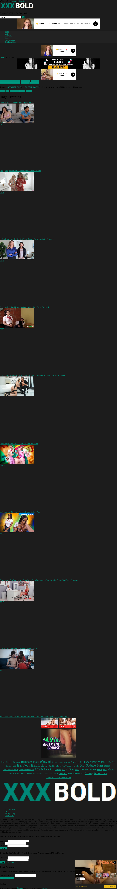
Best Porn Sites (10, 42)
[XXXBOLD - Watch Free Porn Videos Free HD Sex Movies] (17, 9)
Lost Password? (11, 862)
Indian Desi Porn (10, 769)
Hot (77, 766)
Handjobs (23, 765)
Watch (63, 773)
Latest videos (4, 102)
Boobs (56, 762)
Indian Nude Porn (26, 769)
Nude (63, 770)
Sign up (3, 848)
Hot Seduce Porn (91, 765)
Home (7, 32)
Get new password (7, 878)
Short (111, 769)
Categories (8, 36)
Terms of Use (9, 816)
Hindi (52, 765)
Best (7, 91)
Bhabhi (18, 762)
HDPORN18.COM (31, 87)
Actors (7, 38)
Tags (6, 34)
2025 (8, 762)
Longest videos (15, 102)
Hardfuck (37, 765)
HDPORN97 (25, 81)
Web (70, 773)
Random (29, 91)
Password (3, 846)
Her (46, 766)
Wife (82, 773)
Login (14, 1)
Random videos (27, 102)
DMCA (7, 811)
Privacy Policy (10, 814)
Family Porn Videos (94, 761)
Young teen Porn (96, 773)
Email (2, 843)
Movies (58, 770)
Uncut (55, 773)
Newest (2, 91)
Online (70, 769)
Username (3, 841)
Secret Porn (88, 769)
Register (22, 1)
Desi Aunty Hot (77, 762)
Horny (73, 766)
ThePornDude (10, 40)
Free (114, 762)
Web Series (76, 773)
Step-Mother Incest (38, 773)
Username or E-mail (7, 875)
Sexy (105, 770)
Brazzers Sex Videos (64, 762)
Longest (22, 91)
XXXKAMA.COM (14, 87)
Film (108, 761)
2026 (13, 762)
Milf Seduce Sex (44, 769)
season (77, 770)
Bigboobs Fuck (30, 761)
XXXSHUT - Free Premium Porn (58, 778)
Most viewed (14, 91)
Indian (107, 765)
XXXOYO (35, 81)
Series (99, 769)
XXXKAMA (5, 81)
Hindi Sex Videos (63, 766)
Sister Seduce (20, 773)
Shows (11, 773)
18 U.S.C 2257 (10, 809)
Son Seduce (29, 773)
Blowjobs (46, 761)
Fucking (8, 766)
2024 (3, 762)
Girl (14, 766)
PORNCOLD (15, 81)
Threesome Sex (48, 773)
